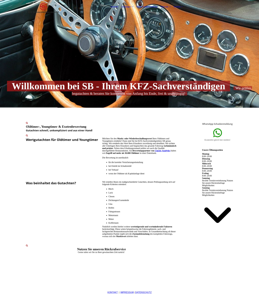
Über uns (164, 7)
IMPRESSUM (127, 292)
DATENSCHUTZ (143, 292)
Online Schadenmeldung (146, 7)
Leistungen (126, 7)
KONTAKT (113, 292)
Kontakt (177, 7)
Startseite (114, 7)
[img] (43, 6)
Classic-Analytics (162, 151)
